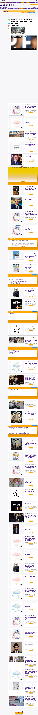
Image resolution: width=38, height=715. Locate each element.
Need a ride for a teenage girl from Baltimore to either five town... (18, 427)
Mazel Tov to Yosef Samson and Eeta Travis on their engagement (30, 107)
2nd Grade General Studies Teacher (14, 351)
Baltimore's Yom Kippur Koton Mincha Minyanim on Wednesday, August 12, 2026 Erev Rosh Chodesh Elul (31, 687)
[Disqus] (23, 67)
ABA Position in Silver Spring (13, 394)
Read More (30, 125)
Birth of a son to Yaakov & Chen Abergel (15, 277)
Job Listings (10, 347)
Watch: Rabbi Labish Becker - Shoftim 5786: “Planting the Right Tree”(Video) (31, 516)
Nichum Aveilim (28, 2)
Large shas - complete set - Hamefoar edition (15, 396)
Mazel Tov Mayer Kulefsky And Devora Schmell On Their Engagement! (30, 618)
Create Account (13, 0)
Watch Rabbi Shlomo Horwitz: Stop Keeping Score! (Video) (29, 528)
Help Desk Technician (12, 350)
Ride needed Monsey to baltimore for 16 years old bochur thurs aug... (19, 429)
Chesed (6, 2)
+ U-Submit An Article (31, 12)
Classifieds (22, 2)
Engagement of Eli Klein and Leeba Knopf (15, 283)
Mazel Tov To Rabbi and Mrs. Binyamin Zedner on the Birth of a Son (31, 672)
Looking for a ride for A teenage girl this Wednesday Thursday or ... (19, 428)
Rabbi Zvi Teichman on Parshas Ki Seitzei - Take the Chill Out (31, 291)
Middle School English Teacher (13, 354)
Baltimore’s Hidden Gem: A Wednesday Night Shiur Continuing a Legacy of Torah (30, 379)
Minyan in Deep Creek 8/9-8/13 (13, 389)
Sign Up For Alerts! (24, 12)
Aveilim (36, 311)
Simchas (13, 2)
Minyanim (17, 2)
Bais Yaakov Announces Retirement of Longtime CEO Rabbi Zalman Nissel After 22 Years (30, 146)
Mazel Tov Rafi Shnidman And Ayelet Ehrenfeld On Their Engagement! (30, 632)
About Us (18, 0)
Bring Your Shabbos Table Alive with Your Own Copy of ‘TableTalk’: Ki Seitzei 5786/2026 (30, 255)
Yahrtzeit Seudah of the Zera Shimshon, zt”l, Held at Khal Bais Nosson (31, 340)
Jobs (9, 2)
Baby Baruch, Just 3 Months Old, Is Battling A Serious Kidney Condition (31, 481)
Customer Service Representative (14, 357)
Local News (6, 11)
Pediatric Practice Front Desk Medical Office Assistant (17, 355)
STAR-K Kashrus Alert (29, 326)
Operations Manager (12, 352)
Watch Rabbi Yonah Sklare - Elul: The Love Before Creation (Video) (30, 189)
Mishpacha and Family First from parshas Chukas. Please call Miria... (19, 433)
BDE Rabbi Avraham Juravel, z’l (29, 504)
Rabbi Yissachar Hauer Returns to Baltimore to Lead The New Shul (30, 646)
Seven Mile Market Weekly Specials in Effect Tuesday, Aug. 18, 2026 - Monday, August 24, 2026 (30, 456)
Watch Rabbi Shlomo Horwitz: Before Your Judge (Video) (30, 201)
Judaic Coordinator (11, 353)
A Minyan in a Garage (29, 402)
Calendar (1, 2)
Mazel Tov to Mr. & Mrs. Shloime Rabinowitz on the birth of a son (30, 605)
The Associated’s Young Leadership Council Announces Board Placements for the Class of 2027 (30, 660)
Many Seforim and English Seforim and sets (15, 395)
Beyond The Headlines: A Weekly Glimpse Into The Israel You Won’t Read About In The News (31, 442)
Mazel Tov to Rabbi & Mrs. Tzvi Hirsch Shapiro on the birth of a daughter (30, 578)
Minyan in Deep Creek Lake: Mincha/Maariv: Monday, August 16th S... (19, 432)
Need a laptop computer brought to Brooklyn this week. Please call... (19, 434)
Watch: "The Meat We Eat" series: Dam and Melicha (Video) (30, 415)
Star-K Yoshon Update (29, 491)
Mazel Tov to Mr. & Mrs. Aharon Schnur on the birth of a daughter (30, 539)
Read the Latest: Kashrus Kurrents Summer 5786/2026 (30, 267)
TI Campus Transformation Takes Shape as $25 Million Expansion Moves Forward (30, 134)
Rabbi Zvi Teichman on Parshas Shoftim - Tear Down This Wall (29, 566)
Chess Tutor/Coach (11, 390)
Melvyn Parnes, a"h (11, 313)
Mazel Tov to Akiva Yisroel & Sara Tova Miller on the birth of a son (31, 365)
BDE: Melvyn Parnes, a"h (30, 301)
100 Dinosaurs (11, 392)
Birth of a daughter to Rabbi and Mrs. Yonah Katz (16, 279)
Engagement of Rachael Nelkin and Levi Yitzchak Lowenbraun (18, 281)
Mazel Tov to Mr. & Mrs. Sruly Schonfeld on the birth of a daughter (31, 553)
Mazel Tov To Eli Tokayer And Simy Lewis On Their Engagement (30, 228)
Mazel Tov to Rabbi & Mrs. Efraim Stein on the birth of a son (30, 591)
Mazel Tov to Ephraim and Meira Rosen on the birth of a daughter (30, 121)
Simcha (36, 274)
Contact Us (36, 2)
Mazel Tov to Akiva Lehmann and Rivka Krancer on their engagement (31, 214)
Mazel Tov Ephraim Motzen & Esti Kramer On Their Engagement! (30, 467)
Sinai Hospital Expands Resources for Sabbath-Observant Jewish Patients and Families (30, 700)
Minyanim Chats (11, 391)
